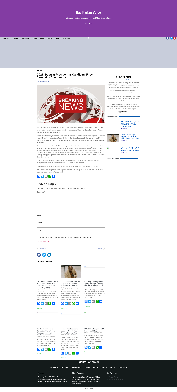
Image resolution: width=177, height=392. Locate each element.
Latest (42, 38)
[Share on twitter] (44, 255)
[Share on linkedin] (49, 255)
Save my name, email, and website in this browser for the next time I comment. (66, 237)
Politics (49, 38)
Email (39, 222)
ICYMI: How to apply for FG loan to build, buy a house (94, 330)
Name (39, 215)
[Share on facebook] (39, 255)
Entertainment (25, 38)
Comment (41, 192)
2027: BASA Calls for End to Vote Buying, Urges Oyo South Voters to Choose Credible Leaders (47, 284)
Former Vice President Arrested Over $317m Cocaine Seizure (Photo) (70, 331)
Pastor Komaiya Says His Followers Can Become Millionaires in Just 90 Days (70, 284)
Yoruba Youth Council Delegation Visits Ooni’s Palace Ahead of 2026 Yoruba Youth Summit (46, 332)
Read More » (40, 308)
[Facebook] (167, 38)
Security (5, 38)
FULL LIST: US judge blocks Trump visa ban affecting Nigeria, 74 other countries (94, 283)
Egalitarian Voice (88, 362)
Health (35, 38)
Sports (57, 38)
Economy (15, 38)
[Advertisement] (88, 55)
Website (39, 230)
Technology (66, 38)
